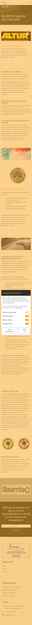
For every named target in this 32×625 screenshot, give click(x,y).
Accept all (24, 330)
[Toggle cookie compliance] (27, 316)
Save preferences (9, 330)
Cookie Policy (18, 307)
